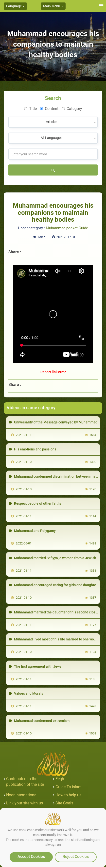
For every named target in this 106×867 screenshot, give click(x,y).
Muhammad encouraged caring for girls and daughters (56, 585)
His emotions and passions (34, 449)
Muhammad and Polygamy (34, 531)
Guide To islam (68, 787)
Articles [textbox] (51, 122)
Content (51, 108)
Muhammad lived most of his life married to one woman (57, 639)
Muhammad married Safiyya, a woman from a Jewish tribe (58, 558)
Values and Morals (28, 693)
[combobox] (53, 122)
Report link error (53, 372)
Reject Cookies (76, 856)
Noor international (21, 795)
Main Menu (52, 6)
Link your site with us (24, 803)
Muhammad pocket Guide (67, 228)
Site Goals (64, 803)
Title (33, 108)
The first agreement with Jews (37, 666)
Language (14, 6)
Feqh (59, 778)
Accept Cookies (31, 856)
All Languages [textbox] (51, 138)
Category (74, 108)
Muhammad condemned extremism (41, 721)
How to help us (68, 795)
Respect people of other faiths (37, 503)
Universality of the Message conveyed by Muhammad (55, 422)
